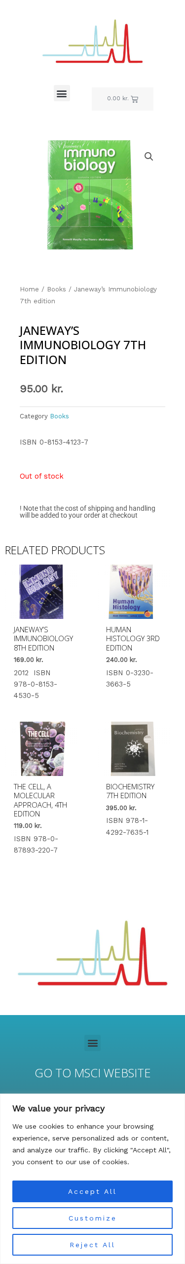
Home (29, 289)
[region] (92, 1179)
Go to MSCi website (93, 1073)
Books (56, 289)
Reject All (92, 1245)
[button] (62, 93)
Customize (93, 1218)
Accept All (92, 1191)
